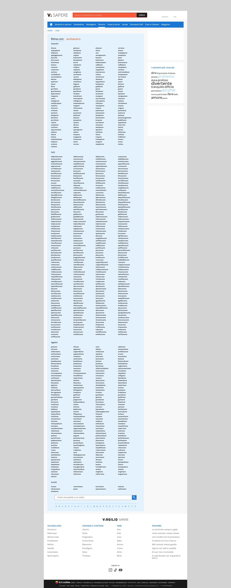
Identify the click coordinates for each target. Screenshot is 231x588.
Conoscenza (87, 540)
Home (51, 25)
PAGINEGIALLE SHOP (101, 582)
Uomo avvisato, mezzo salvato (165, 533)
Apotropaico (53, 555)
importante (162, 73)
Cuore (120, 548)
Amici (119, 552)
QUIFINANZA (153, 582)
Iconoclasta (52, 552)
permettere (156, 90)
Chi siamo (62, 585)
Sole (119, 533)
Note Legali (70, 585)
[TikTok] (115, 570)
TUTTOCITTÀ (132, 582)
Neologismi (91, 24)
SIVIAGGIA (144, 582)
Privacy (77, 585)
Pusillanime (52, 540)
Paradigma (87, 548)
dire (153, 73)
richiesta (171, 73)
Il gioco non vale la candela (164, 548)
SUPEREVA (171, 582)
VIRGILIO (79, 582)
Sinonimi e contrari (63, 24)
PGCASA (112, 582)
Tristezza (86, 555)
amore (156, 97)
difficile (169, 87)
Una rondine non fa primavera (166, 537)
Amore (120, 544)
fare (170, 94)
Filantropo (52, 533)
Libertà (85, 529)
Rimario (101, 24)
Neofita (50, 548)
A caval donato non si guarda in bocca (166, 556)
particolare (162, 94)
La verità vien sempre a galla (165, 529)
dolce (154, 80)
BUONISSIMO (163, 582)
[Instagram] (110, 570)
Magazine (165, 24)
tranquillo (157, 87)
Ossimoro (51, 529)
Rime (57, 30)
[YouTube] (120, 570)
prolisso (163, 80)
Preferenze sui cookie (97, 585)
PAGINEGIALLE (88, 582)
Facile (84, 533)
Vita (119, 529)
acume (168, 90)
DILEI (139, 582)
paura (165, 98)
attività (154, 77)
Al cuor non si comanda (162, 552)
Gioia (84, 552)
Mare (119, 540)
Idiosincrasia (53, 537)
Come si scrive (113, 24)
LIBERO (73, 582)
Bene (119, 555)
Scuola (125, 24)
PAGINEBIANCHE (121, 582)
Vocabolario (79, 24)
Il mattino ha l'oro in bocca (164, 540)
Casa (119, 537)
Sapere (60, 15)
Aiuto (107, 585)
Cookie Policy (85, 585)
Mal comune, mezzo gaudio (164, 544)
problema (166, 76)
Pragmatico (87, 537)
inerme (154, 94)
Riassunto (86, 544)
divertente (161, 83)
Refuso (50, 544)
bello (176, 94)
